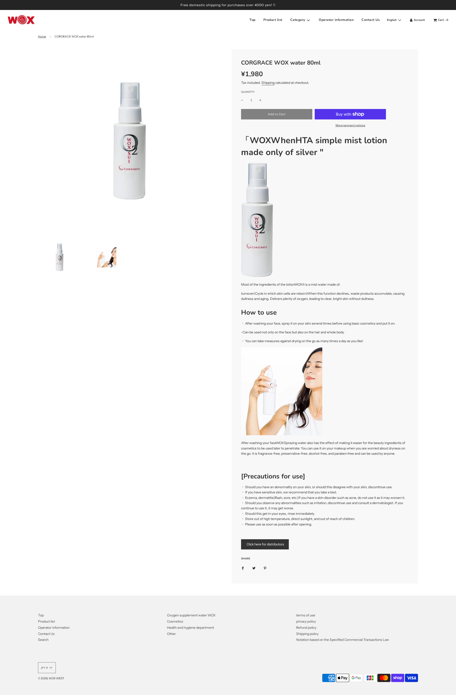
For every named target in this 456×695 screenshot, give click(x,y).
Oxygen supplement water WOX (191, 615)
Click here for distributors (265, 544)
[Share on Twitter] (254, 568)
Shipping (268, 82)
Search (43, 640)
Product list (272, 20)
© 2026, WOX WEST (51, 678)
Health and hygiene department (190, 627)
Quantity (248, 92)
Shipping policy (307, 634)
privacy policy (306, 621)
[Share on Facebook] (243, 568)
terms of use (305, 615)
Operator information (336, 20)
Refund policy (306, 627)
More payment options (350, 125)
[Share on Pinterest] (265, 568)
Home (42, 36)
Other (171, 634)
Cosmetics (175, 621)
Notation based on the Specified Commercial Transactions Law (342, 640)
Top (252, 20)
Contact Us (370, 20)
